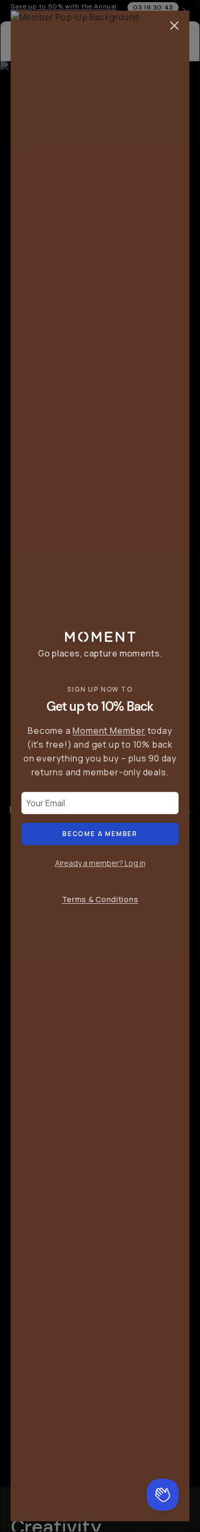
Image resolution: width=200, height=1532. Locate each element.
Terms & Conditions (100, 899)
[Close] (174, 25)
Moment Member (109, 730)
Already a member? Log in (100, 863)
